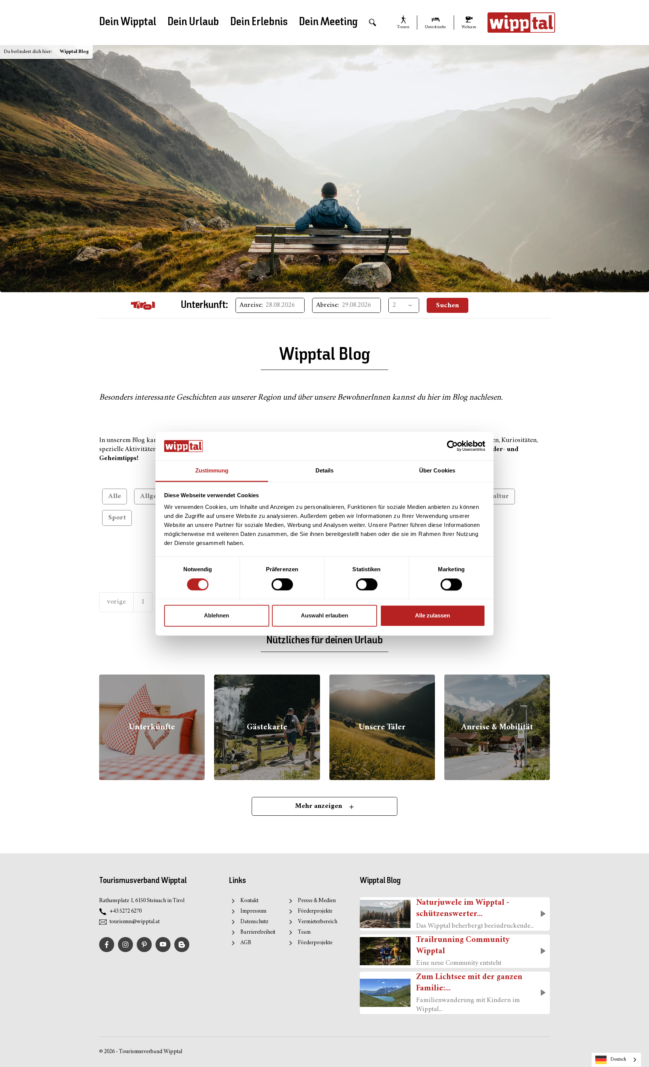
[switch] (282, 584)
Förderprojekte (315, 911)
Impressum (253, 911)
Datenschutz (254, 922)
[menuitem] (372, 23)
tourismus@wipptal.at (135, 922)
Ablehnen (216, 616)
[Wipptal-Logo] (521, 22)
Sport (117, 517)
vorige (116, 602)
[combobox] (616, 1059)
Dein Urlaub (193, 22)
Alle (114, 496)
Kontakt (249, 901)
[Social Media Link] (181, 944)
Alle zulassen (432, 616)
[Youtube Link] (163, 944)
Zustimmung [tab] (212, 471)
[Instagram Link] (125, 944)
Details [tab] (324, 471)
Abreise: (327, 305)
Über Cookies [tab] (437, 471)
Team (304, 932)
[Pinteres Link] (144, 944)
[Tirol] (143, 305)
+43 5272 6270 (126, 911)
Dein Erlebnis (259, 22)
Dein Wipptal (127, 22)
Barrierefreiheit (257, 932)
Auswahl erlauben (324, 616)
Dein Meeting (328, 22)
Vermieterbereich (317, 922)
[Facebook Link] (106, 944)
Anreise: (251, 305)
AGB (245, 943)
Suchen (447, 305)
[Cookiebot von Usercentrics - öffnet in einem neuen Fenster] (452, 445)
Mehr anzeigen (319, 806)
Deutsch (618, 1059)
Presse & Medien (317, 901)
